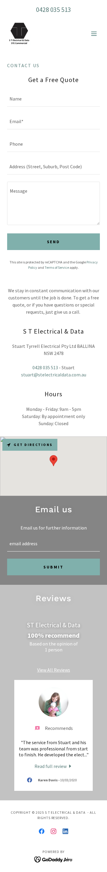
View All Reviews (53, 670)
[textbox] (53, 99)
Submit (53, 567)
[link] (19, 33)
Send (53, 241)
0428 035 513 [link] (53, 9)
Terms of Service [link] (57, 267)
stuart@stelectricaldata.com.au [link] (53, 375)
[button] (94, 34)
